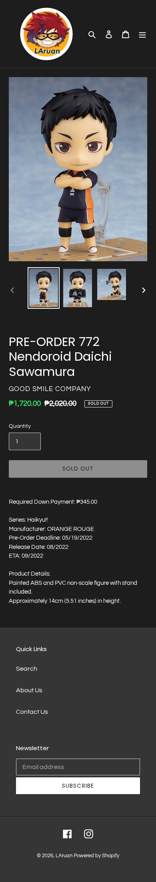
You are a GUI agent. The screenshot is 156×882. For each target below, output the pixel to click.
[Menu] (142, 34)
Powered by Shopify (96, 855)
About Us (29, 690)
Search (26, 668)
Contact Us (32, 712)
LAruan (64, 855)
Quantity (20, 426)
